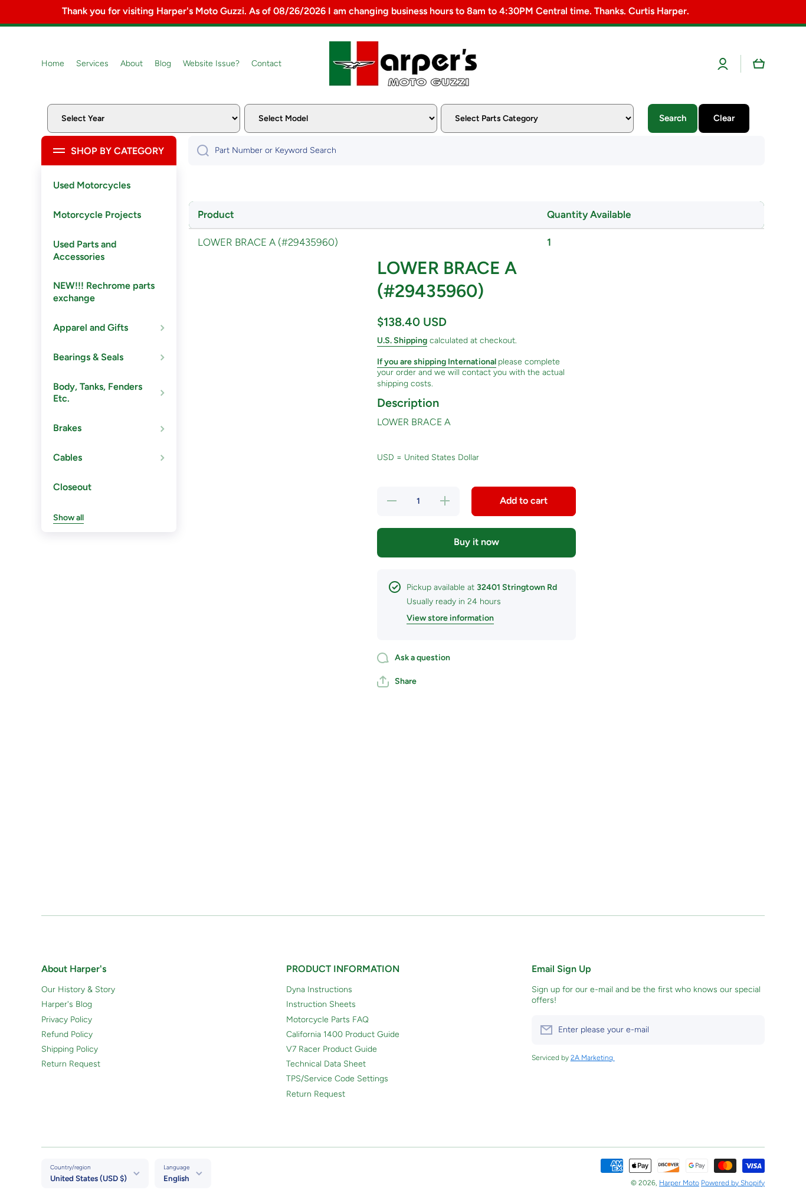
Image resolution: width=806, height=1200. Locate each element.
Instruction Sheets (321, 1004)
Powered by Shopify (733, 1183)
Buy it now (476, 541)
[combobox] (476, 150)
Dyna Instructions (319, 989)
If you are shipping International (436, 362)
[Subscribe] (750, 1030)
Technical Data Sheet (326, 1064)
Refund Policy (67, 1034)
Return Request (70, 1064)
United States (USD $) (88, 1178)
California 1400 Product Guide (342, 1034)
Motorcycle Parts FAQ (327, 1020)
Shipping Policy (69, 1049)
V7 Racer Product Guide (331, 1049)
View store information (450, 618)
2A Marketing (593, 1058)
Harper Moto (679, 1183)
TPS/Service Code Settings (337, 1079)
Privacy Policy (66, 1020)
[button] (759, 64)
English (176, 1178)
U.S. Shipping (402, 340)
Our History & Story (78, 989)
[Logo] (403, 63)
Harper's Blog (66, 1004)
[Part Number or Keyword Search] (198, 150)
